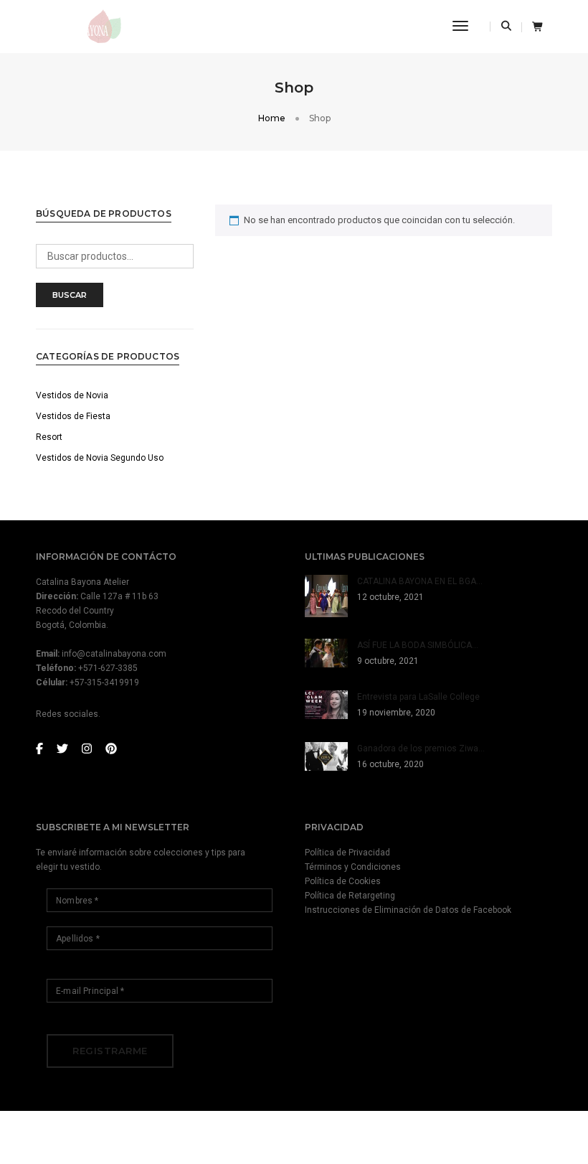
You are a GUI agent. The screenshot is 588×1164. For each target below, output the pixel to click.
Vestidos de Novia (72, 395)
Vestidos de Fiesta (73, 416)
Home (271, 118)
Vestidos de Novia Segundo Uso (99, 458)
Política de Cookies (343, 881)
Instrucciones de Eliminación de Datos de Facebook (408, 910)
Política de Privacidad (347, 853)
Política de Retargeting (350, 896)
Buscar (69, 295)
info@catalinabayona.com (114, 654)
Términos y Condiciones (353, 867)
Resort (49, 437)
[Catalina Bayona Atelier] (80, 26)
